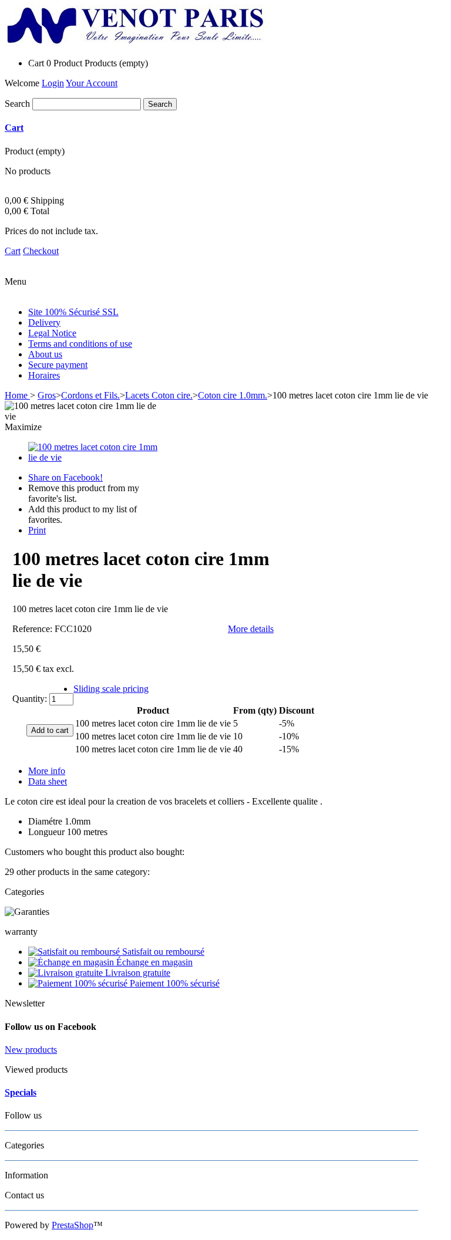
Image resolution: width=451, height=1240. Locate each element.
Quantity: (29, 699)
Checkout (41, 251)
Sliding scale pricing (111, 689)
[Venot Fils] (135, 43)
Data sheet (47, 781)
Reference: (33, 629)
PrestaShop (72, 1225)
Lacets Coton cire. (159, 395)
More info (46, 771)
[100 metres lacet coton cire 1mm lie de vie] (92, 457)
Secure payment (57, 365)
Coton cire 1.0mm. (232, 395)
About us (45, 354)
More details (251, 629)
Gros (47, 395)
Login (53, 83)
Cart (14, 128)
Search (17, 104)
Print (37, 530)
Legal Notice (52, 333)
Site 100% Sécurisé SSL (73, 312)
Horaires (44, 375)
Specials (20, 1092)
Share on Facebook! (65, 477)
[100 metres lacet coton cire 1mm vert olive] (401, 20)
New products (31, 1050)
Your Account (91, 83)
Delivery (44, 322)
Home (17, 395)
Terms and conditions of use (80, 344)
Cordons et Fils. (90, 395)
